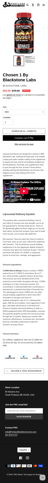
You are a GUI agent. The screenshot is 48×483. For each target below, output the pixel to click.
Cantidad (6, 117)
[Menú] (43, 5)
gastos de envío (14, 95)
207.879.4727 (11, 435)
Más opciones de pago (24, 144)
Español (23, 450)
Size (5, 107)
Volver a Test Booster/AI (26, 371)
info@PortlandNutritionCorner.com (20, 432)
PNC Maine (18, 474)
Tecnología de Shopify (32, 474)
